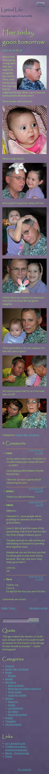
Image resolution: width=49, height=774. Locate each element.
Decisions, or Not (38, 608)
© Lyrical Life (24, 770)
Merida (9, 679)
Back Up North (16, 685)
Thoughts (10, 721)
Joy (21, 50)
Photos (12, 676)
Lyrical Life (11, 9)
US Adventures (13, 724)
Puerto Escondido (17, 715)
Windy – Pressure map (17, 753)
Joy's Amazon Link (15, 743)
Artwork (9, 666)
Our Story (13, 711)
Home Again (14, 692)
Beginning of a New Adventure (24, 689)
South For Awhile (17, 695)
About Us (13, 702)
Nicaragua (10, 682)
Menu (41, 4)
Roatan (9, 718)
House (8, 672)
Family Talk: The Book (27, 435)
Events (11, 705)
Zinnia (8, 756)
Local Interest (15, 708)
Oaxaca (9, 698)
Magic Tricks (8, 608)
